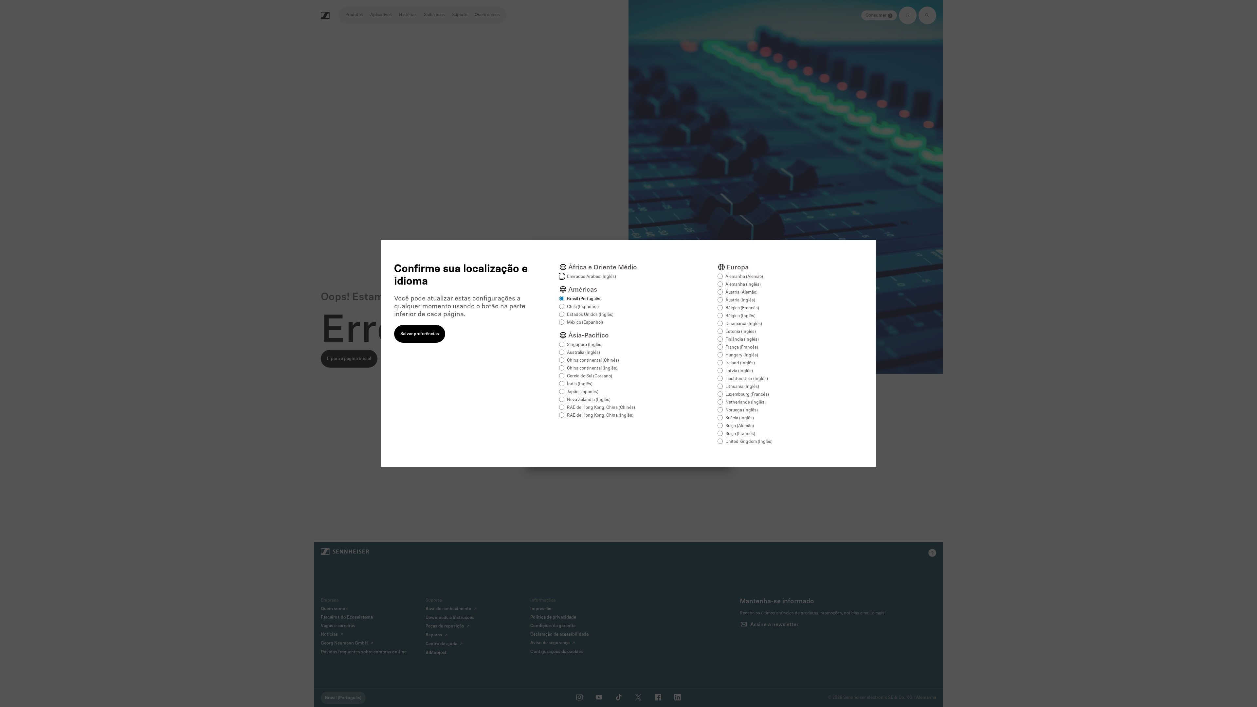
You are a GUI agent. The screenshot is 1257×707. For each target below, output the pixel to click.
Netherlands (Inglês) (745, 402)
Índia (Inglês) (579, 384)
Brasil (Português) (584, 299)
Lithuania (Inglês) (742, 387)
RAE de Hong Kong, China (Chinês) (601, 408)
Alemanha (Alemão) (744, 277)
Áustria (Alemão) (741, 292)
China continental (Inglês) (592, 368)
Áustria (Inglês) (740, 300)
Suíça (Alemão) (739, 426)
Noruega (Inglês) (741, 410)
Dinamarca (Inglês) (743, 324)
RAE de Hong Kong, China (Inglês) (600, 415)
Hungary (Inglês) (741, 355)
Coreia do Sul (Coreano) (589, 376)
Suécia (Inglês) (739, 418)
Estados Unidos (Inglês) (590, 315)
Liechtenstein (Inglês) (746, 379)
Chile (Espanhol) (583, 307)
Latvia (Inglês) (739, 371)
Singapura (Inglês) (585, 345)
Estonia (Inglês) (740, 332)
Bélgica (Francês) (742, 308)
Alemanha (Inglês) (743, 284)
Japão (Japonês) (582, 392)
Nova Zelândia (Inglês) (588, 400)
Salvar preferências (419, 334)
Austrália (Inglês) (583, 353)
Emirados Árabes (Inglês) (591, 277)
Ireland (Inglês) (740, 363)
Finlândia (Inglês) (742, 339)
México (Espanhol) (585, 322)
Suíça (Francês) (740, 434)
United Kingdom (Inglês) (749, 442)
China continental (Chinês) (593, 360)
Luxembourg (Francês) (747, 394)
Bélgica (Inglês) (740, 316)
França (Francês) (741, 347)
